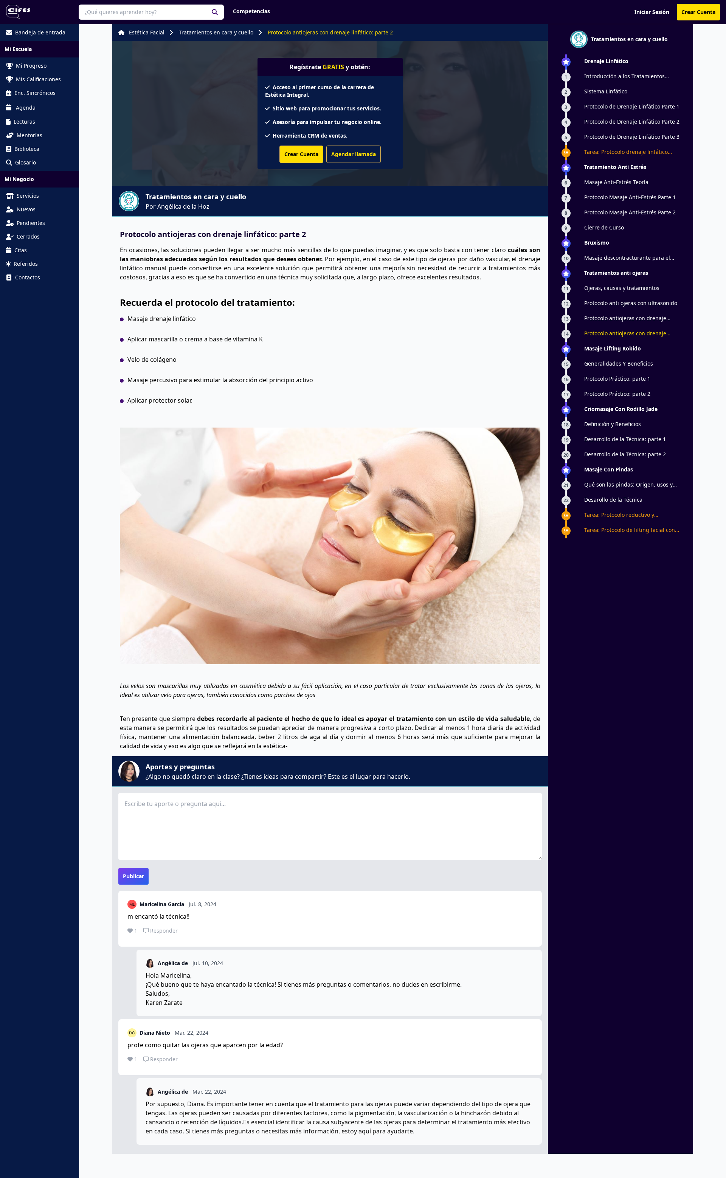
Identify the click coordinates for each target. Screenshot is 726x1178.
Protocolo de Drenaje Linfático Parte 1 (631, 106)
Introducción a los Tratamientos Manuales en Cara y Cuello (624, 76)
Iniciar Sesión (651, 12)
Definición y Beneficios (612, 424)
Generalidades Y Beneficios (618, 363)
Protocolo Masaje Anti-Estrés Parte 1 (630, 197)
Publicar (133, 876)
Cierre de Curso (604, 227)
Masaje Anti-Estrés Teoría (616, 182)
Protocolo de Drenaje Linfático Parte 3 (631, 136)
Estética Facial (146, 32)
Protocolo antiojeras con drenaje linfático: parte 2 (330, 32)
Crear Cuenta (698, 12)
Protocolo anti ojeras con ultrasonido (630, 303)
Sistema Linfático (605, 91)
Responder (164, 930)
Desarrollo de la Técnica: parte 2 (625, 454)
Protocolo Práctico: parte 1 (617, 378)
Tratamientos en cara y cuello (216, 32)
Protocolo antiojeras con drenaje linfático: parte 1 (625, 318)
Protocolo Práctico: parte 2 (617, 393)
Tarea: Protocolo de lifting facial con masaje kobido (629, 530)
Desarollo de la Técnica (613, 499)
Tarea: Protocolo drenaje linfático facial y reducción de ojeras (626, 152)
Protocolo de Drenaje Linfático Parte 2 (631, 121)
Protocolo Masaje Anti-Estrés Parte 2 (630, 212)
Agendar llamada (353, 154)
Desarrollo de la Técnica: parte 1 (625, 439)
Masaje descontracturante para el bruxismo (627, 258)
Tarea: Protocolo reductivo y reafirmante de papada (619, 515)
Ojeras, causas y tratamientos (621, 287)
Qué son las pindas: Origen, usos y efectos (628, 484)
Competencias (251, 11)
